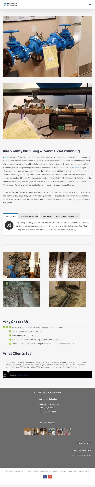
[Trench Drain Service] (51, 432)
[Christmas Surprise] (67, 432)
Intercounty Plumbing (42, 471)
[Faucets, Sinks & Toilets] (27, 432)
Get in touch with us (81, 455)
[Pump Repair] (59, 432)
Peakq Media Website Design (79, 471)
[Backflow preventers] (35, 432)
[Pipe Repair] (43, 432)
